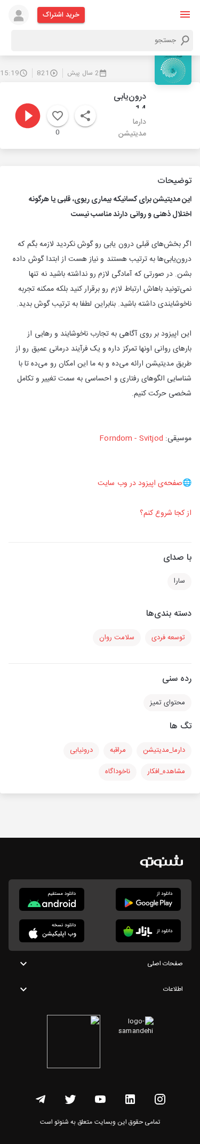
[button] (185, 14)
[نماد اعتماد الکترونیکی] (73, 1043)
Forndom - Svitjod (131, 438)
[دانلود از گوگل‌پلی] (148, 899)
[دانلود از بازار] (148, 930)
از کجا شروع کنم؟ (165, 513)
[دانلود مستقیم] (51, 899)
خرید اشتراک (61, 15)
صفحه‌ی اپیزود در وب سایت (140, 483)
